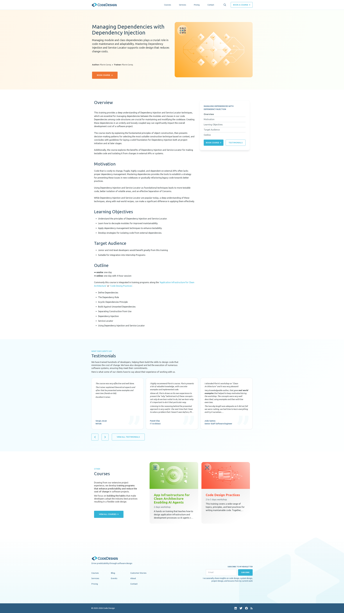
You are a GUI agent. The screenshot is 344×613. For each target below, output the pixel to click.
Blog (113, 573)
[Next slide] (105, 437)
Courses (167, 5)
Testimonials (236, 143)
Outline (207, 135)
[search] (225, 5)
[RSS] (251, 608)
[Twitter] (240, 608)
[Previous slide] (94, 437)
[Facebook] (246, 608)
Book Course (212, 143)
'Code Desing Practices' (121, 286)
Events (114, 578)
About (133, 578)
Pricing (197, 5)
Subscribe (245, 572)
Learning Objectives (213, 124)
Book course (103, 75)
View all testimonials (128, 437)
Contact (210, 5)
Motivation (209, 119)
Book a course (240, 5)
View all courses (107, 514)
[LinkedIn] (235, 608)
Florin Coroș (105, 64)
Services (182, 5)
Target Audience (212, 129)
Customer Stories (138, 573)
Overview (209, 114)
